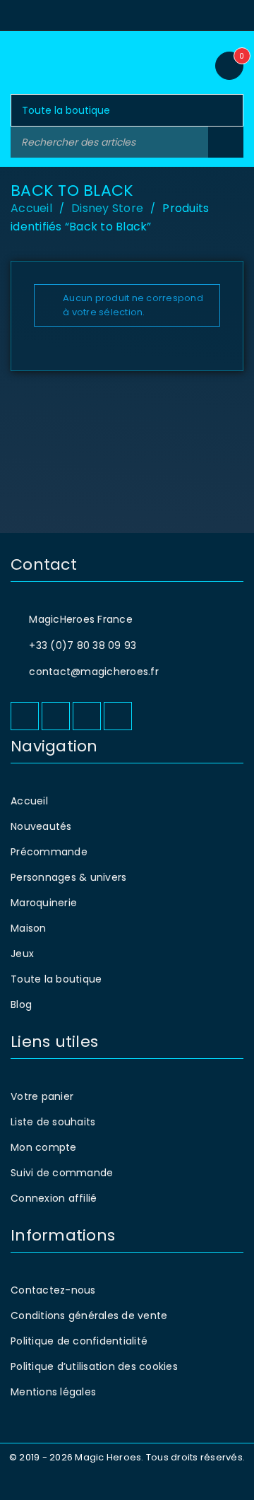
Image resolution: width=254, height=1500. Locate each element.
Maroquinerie (44, 903)
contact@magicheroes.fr (94, 671)
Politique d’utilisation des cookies (94, 1366)
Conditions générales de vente (89, 1315)
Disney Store (107, 208)
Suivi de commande (62, 1173)
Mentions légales (53, 1392)
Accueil (31, 208)
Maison (29, 928)
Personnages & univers (68, 877)
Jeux (22, 954)
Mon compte (44, 1147)
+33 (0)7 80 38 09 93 (82, 645)
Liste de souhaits (53, 1122)
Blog (21, 1004)
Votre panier (42, 1096)
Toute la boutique (56, 979)
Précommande (49, 852)
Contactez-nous (53, 1290)
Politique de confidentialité (79, 1341)
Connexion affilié (54, 1198)
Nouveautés (41, 826)
